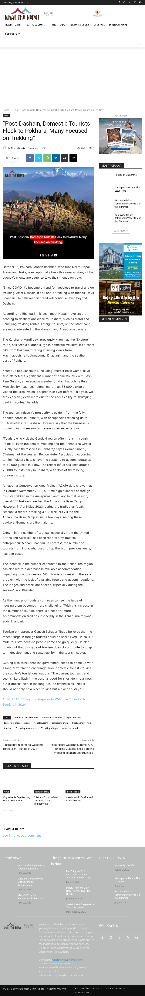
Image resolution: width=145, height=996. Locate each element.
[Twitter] (135, 3)
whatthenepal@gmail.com (67, 959)
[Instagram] (124, 3)
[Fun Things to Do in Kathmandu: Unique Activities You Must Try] (57, 874)
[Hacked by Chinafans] (105, 178)
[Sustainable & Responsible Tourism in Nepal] (57, 907)
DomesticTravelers (52, 717)
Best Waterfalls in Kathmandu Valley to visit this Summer (128, 203)
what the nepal (70, 728)
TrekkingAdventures (26, 728)
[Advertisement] (72, 75)
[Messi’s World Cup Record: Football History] (80, 784)
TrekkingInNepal (50, 728)
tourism (8, 728)
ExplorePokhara (12, 722)
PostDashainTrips (81, 722)
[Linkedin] (56, 158)
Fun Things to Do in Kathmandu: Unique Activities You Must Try (78, 874)
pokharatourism (60, 722)
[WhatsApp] (47, 158)
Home (6, 110)
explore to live (73, 717)
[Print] (64, 158)
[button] (137, 43)
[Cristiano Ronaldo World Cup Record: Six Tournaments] (48, 784)
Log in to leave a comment (22, 835)
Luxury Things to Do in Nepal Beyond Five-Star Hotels (78, 891)
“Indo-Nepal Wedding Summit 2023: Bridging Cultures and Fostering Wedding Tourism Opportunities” (72, 748)
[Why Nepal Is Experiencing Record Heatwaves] (17, 784)
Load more (120, 230)
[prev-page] (5, 812)
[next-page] (11, 812)
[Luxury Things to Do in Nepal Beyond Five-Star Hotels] (57, 890)
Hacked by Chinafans (126, 175)
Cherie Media (18, 148)
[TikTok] (130, 3)
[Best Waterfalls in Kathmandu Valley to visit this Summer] (105, 203)
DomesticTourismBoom (26, 717)
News (15, 110)
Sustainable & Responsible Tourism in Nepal (80, 906)
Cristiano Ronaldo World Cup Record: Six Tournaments (46, 800)
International (73, 791)
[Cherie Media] (5, 148)
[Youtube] (140, 3)
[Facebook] (119, 3)
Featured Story (42, 791)
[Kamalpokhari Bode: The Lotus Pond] (105, 190)
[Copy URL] (73, 158)
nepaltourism (41, 722)
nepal (27, 722)
